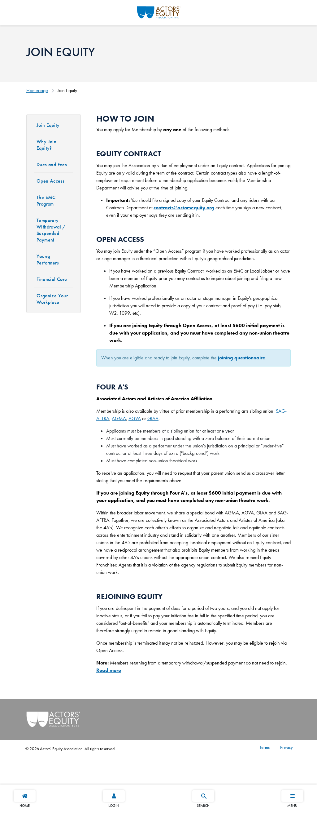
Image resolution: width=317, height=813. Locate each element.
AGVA (134, 418)
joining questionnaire (241, 357)
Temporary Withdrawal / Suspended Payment (51, 230)
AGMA (119, 418)
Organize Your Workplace (52, 298)
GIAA (152, 418)
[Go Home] (158, 11)
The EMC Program (46, 200)
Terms (264, 747)
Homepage (37, 90)
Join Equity (48, 125)
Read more (108, 670)
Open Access (50, 181)
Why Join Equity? (46, 144)
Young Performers (48, 259)
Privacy (286, 747)
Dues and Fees (52, 164)
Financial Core (52, 279)
